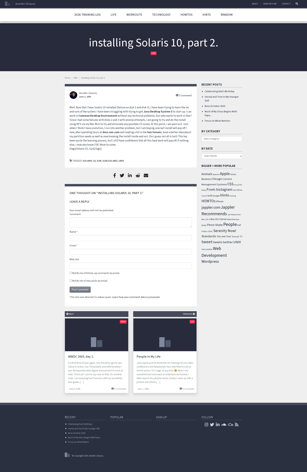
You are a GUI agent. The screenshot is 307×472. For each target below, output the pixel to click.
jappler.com (210, 207)
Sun (99, 161)
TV (241, 236)
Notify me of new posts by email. (90, 281)
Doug (236, 185)
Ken (239, 214)
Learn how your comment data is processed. (136, 297)
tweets (217, 242)
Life (114, 14)
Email (73, 245)
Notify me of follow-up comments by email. (96, 273)
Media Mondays (233, 219)
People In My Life (149, 356)
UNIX (154, 53)
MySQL (204, 225)
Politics (204, 231)
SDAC (210, 231)
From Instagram (219, 189)
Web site (74, 259)
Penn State (215, 225)
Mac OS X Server (218, 219)
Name (73, 232)
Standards (208, 236)
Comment (75, 214)
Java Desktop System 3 (158, 112)
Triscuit (235, 236)
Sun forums (154, 132)
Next (71, 314)
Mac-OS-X (205, 219)
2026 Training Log (87, 14)
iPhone (219, 201)
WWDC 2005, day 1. (81, 356)
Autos (233, 174)
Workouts (134, 14)
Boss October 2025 (215, 106)
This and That (223, 236)
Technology (161, 14)
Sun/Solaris (110, 161)
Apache (216, 174)
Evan (240, 184)
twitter (228, 242)
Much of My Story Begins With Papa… (85, 437)
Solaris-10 (89, 161)
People (230, 224)
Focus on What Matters (217, 121)
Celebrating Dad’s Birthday (219, 91)
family (203, 190)
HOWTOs (187, 14)
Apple (123, 321)
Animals (206, 174)
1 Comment (185, 95)
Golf (209, 196)
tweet (206, 242)
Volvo (203, 249)
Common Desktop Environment (98, 116)
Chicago (217, 179)
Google (216, 195)
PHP (239, 225)
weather (209, 249)
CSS (230, 184)
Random (227, 14)
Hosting (232, 196)
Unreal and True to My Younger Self (83, 428)
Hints (206, 14)
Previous (188, 314)
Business (206, 179)
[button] (297, 4)
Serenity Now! (224, 231)
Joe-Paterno (232, 214)
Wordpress (210, 261)
